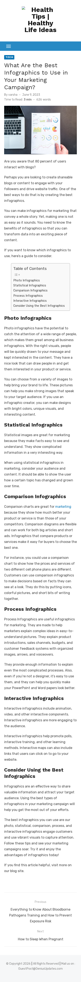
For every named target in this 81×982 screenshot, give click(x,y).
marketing (63, 507)
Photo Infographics (26, 280)
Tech (9, 57)
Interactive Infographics (30, 301)
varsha (12, 95)
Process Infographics (28, 296)
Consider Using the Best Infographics (39, 306)
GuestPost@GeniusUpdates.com (40, 968)
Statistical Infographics (29, 285)
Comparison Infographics (30, 290)
